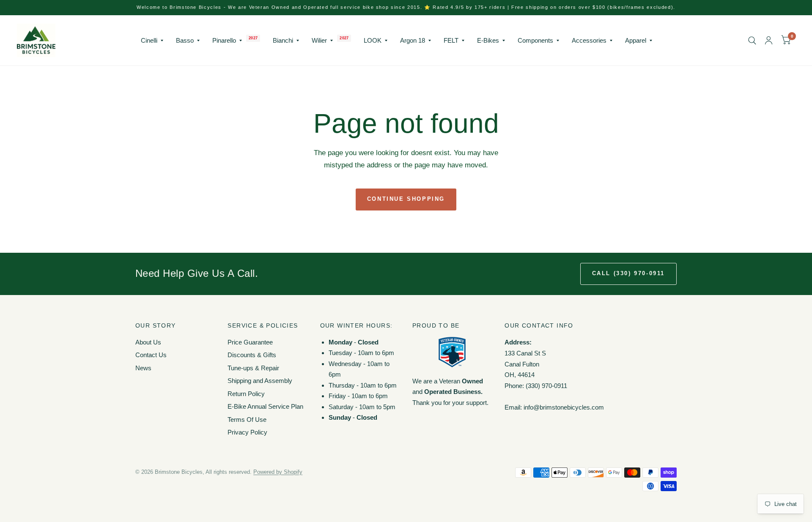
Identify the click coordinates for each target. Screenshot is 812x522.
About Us (148, 342)
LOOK (372, 40)
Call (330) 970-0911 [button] (628, 273)
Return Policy (246, 393)
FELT (451, 40)
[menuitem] (152, 40)
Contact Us (151, 354)
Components (535, 40)
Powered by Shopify (277, 472)
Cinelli (149, 40)
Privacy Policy (247, 432)
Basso (185, 40)
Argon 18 (412, 40)
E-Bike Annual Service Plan (265, 406)
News (143, 368)
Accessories (589, 40)
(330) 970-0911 (546, 385)
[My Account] (768, 40)
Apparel (635, 40)
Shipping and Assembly (260, 380)
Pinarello (224, 40)
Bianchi (283, 40)
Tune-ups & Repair (253, 368)
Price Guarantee (250, 342)
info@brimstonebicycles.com (564, 407)
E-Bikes (488, 40)
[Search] (752, 40)
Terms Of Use (247, 419)
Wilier (319, 40)
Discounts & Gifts (252, 354)
